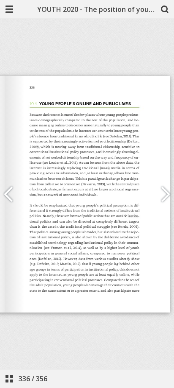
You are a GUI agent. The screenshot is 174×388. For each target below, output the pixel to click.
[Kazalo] (9, 378)
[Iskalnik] (164, 9)
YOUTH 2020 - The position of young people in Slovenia (96, 9)
